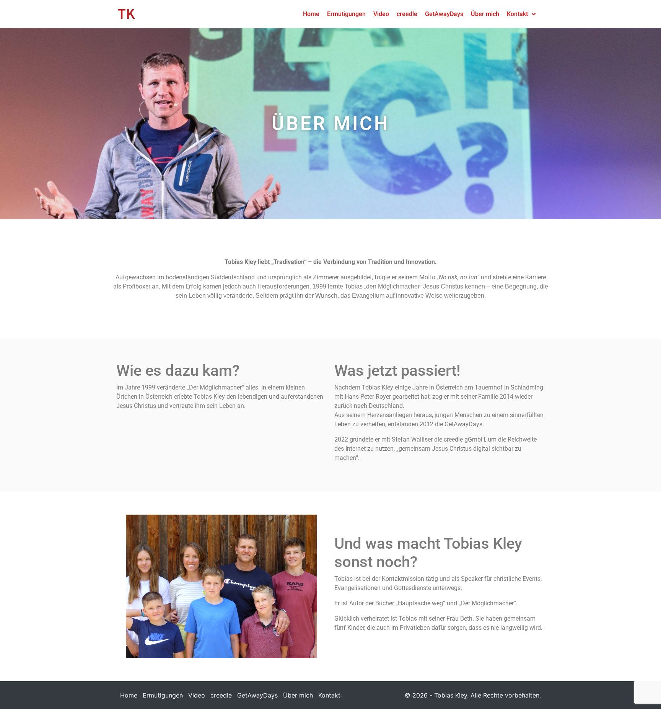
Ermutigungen (163, 695)
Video (196, 695)
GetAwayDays (257, 695)
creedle (221, 695)
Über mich (298, 695)
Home (128, 695)
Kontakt (329, 695)
